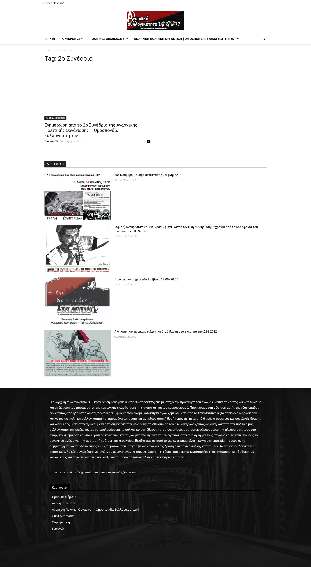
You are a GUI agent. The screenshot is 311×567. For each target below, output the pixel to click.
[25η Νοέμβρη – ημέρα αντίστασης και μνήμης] (77, 196)
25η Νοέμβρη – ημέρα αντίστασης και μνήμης (146, 175)
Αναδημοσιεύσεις (55, 117)
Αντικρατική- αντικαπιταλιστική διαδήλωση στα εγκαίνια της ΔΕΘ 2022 (165, 331)
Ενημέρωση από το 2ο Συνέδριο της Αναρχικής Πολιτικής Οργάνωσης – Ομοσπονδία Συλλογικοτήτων (90, 130)
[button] (263, 39)
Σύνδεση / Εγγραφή (53, 2)
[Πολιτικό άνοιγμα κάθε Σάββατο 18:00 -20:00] (77, 300)
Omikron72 (51, 141)
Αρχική (50, 39)
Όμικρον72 (71, 39)
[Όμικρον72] (155, 20)
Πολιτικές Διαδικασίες (106, 39)
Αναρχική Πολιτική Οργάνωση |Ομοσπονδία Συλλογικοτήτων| (185, 39)
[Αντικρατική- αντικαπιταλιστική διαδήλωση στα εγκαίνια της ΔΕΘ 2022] (77, 353)
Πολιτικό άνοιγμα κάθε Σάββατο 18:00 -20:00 (146, 279)
